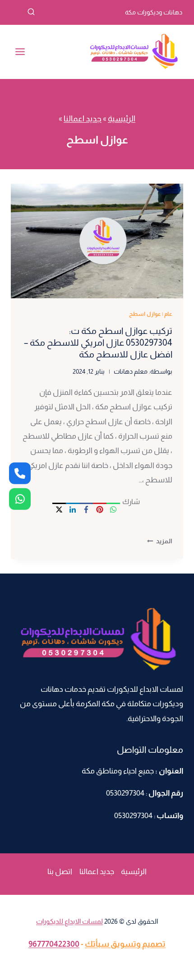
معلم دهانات (131, 371)
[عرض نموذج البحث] (23, 12)
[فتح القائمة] (20, 52)
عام (168, 314)
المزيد (159, 541)
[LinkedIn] (72, 509)
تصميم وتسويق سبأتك (125, 944)
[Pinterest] (99, 509)
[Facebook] (86, 509)
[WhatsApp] (113, 509)
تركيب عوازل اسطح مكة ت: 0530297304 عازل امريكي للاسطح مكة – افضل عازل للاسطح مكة (98, 342)
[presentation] (97, 241)
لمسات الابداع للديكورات (69, 921)
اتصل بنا (59, 871)
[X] (59, 509)
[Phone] (20, 473)
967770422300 (53, 944)
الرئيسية (121, 118)
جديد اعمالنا (83, 118)
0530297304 (125, 793)
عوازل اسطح (145, 314)
